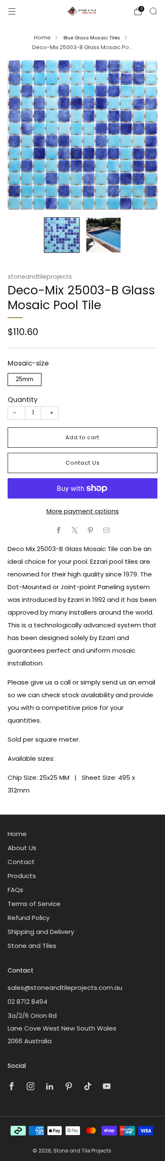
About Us (22, 847)
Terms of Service (34, 903)
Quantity (23, 400)
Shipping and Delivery (41, 931)
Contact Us (83, 463)
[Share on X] (75, 530)
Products (22, 875)
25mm (24, 379)
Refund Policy (29, 917)
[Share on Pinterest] (91, 530)
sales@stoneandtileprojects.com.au (65, 987)
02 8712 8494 (27, 1001)
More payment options (83, 511)
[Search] (153, 11)
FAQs (15, 889)
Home (42, 37)
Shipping (62, 343)
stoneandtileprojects (40, 276)
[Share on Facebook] (59, 530)
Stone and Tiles (32, 945)
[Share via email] (106, 530)
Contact (21, 861)
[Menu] (12, 11)
